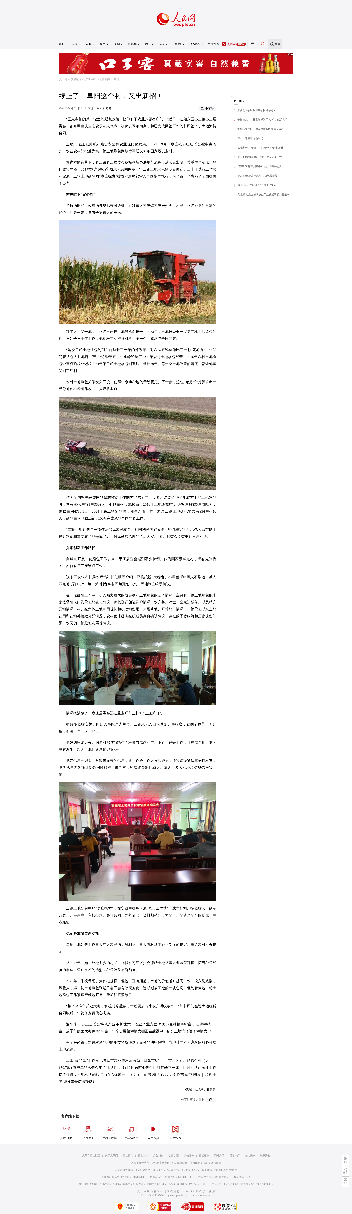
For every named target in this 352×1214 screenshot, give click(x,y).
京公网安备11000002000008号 (257, 1184)
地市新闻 (105, 79)
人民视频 (153, 1138)
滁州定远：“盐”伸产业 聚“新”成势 (256, 185)
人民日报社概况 (91, 1155)
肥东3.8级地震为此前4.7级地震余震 (257, 175)
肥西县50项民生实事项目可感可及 (256, 110)
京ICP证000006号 (228, 1184)
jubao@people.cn (212, 1162)
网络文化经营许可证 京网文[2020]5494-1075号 (149, 1184)
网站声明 (219, 1155)
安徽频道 (76, 79)
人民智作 (175, 1138)
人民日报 (66, 1138)
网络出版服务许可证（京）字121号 (197, 1184)
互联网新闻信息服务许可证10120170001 (123, 1177)
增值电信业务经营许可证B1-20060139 (171, 1177)
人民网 (63, 79)
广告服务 (158, 1155)
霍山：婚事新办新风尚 (250, 138)
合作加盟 (173, 1155)
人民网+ (88, 1138)
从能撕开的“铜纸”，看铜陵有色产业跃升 (260, 147)
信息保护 (250, 1155)
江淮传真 (90, 79)
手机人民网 (109, 1138)
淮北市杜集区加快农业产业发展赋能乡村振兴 (263, 194)
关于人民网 (111, 1155)
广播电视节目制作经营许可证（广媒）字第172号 (223, 1177)
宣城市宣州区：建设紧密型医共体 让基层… (262, 129)
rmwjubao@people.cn (225, 1170)
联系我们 (265, 1155)
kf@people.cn (142, 1170)
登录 (277, 43)
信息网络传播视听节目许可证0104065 (99, 1184)
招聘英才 (143, 1155)
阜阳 (116, 79)
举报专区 (213, 43)
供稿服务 (189, 1155)
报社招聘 (128, 1155)
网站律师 (234, 1155)
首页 (62, 43)
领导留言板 (131, 1138)
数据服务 (204, 1155)
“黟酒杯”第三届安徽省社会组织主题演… (260, 166)
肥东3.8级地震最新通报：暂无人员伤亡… (260, 157)
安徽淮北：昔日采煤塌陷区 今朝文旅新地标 (262, 119)
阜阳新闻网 (104, 108)
